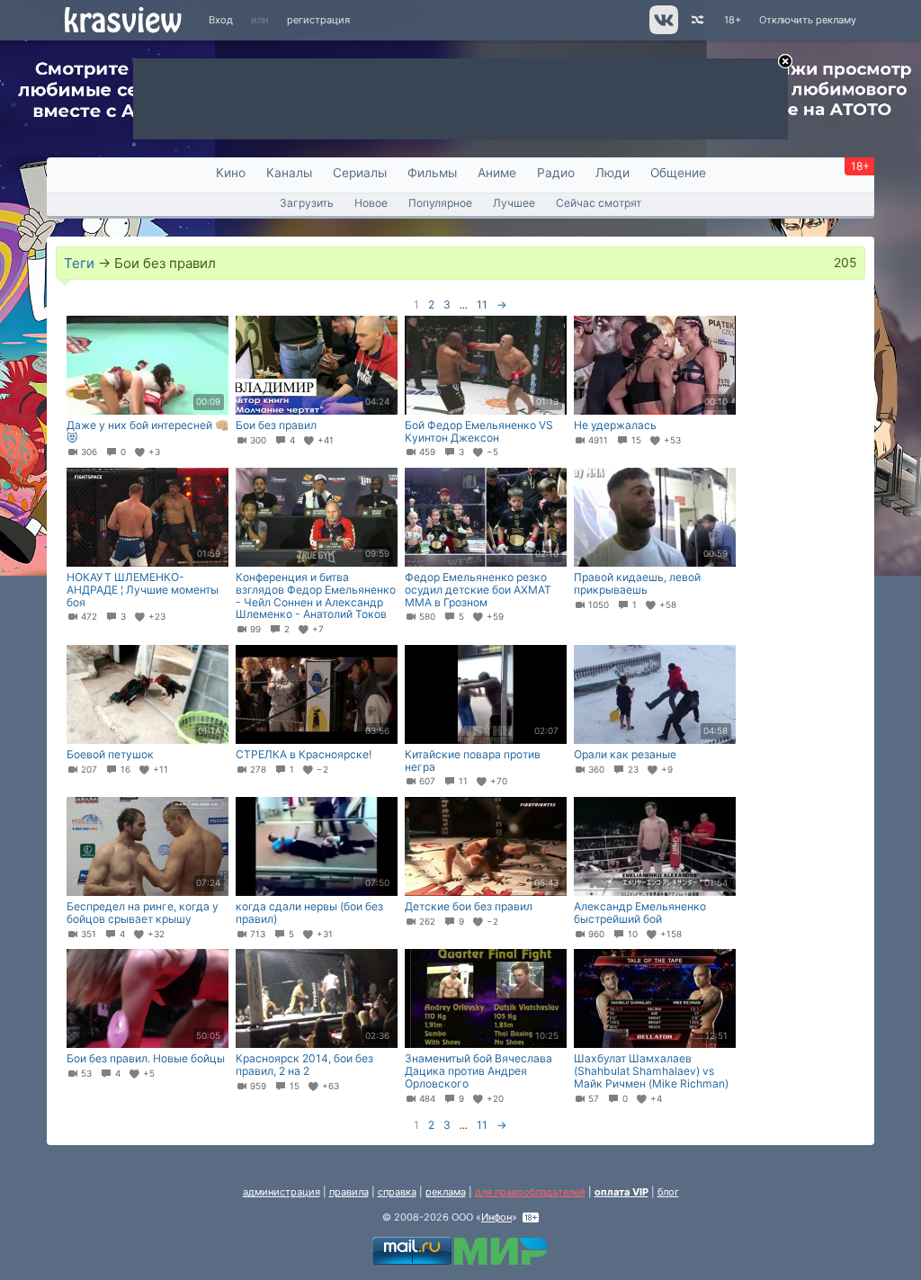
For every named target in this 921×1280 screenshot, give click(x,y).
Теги (79, 263)
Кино (231, 173)
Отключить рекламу (807, 19)
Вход (221, 19)
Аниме (497, 173)
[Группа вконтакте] (662, 30)
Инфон (496, 1217)
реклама (445, 1192)
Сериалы (360, 173)
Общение (678, 173)
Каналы (289, 173)
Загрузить (307, 203)
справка (397, 1192)
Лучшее (514, 203)
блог (668, 1192)
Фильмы (432, 173)
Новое (371, 203)
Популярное (440, 203)
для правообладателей (530, 1192)
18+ (732, 19)
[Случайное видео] (696, 20)
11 (482, 304)
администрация (281, 1192)
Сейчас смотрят (598, 203)
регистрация (318, 19)
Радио (556, 173)
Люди (612, 173)
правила (349, 1192)
